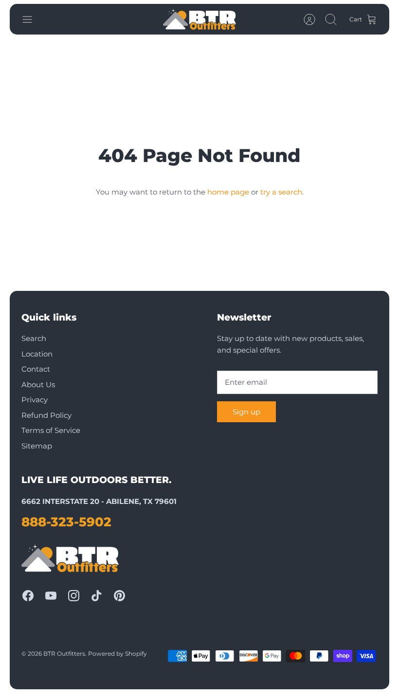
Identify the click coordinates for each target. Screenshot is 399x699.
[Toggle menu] (32, 19)
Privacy (34, 399)
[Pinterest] (119, 595)
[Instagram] (73, 595)
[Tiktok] (96, 595)
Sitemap (36, 445)
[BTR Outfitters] (199, 19)
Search (33, 338)
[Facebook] (28, 595)
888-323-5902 (66, 522)
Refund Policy (46, 415)
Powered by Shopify (117, 653)
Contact (35, 369)
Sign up (246, 411)
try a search (281, 192)
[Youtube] (50, 595)
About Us (38, 384)
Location (37, 353)
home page (228, 192)
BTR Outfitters (64, 653)
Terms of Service (50, 430)
